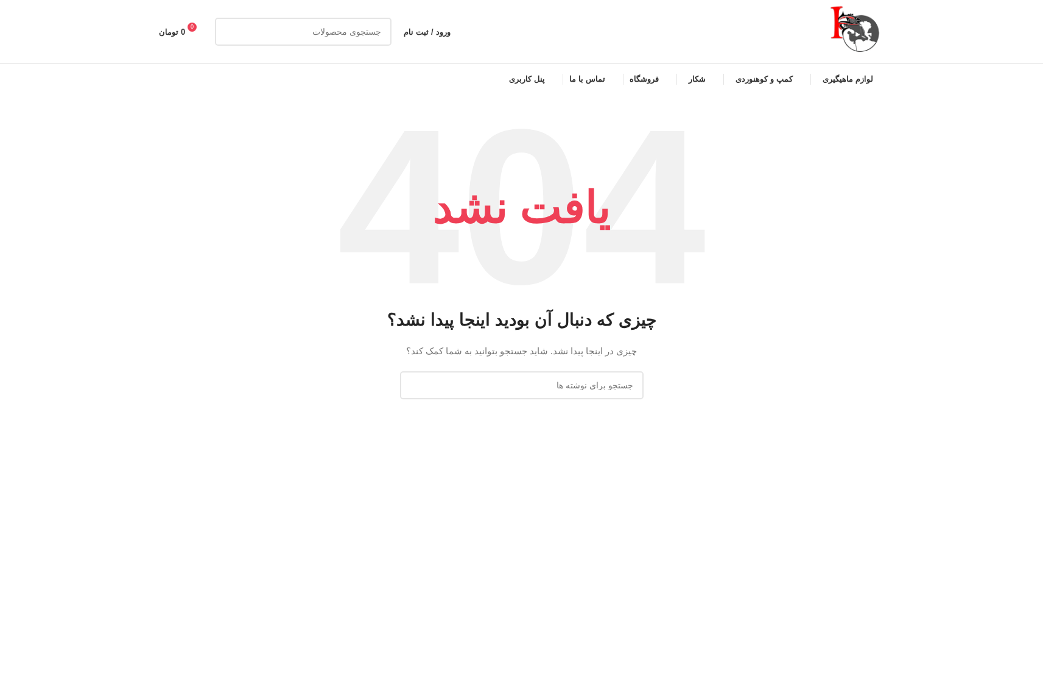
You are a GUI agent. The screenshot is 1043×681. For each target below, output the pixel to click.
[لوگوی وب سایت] (856, 31)
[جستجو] (229, 32)
